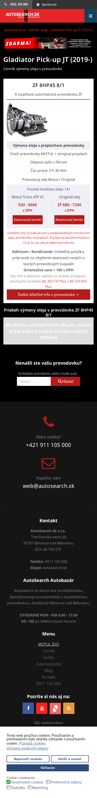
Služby (48, 657)
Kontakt (48, 677)
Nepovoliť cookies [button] (28, 759)
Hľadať (67, 381)
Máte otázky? (48, 436)
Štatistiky (18, 788)
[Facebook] (28, 708)
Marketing (40, 788)
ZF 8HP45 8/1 (48, 85)
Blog (49, 670)
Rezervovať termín (28, 219)
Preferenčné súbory (66, 782)
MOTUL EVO (48, 644)
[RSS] (68, 708)
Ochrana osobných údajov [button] (27, 748)
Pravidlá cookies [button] (32, 743)
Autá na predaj (48, 663)
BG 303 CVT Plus (54, 281)
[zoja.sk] (55, 708)
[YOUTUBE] (41, 708)
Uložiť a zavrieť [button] (70, 759)
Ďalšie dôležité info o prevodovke (47, 294)
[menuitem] (16, 4)
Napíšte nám (48, 478)
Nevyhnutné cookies (27, 782)
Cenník (48, 650)
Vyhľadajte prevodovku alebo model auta (47, 373)
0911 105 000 (48, 683)
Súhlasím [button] (48, 768)
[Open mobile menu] (90, 16)
